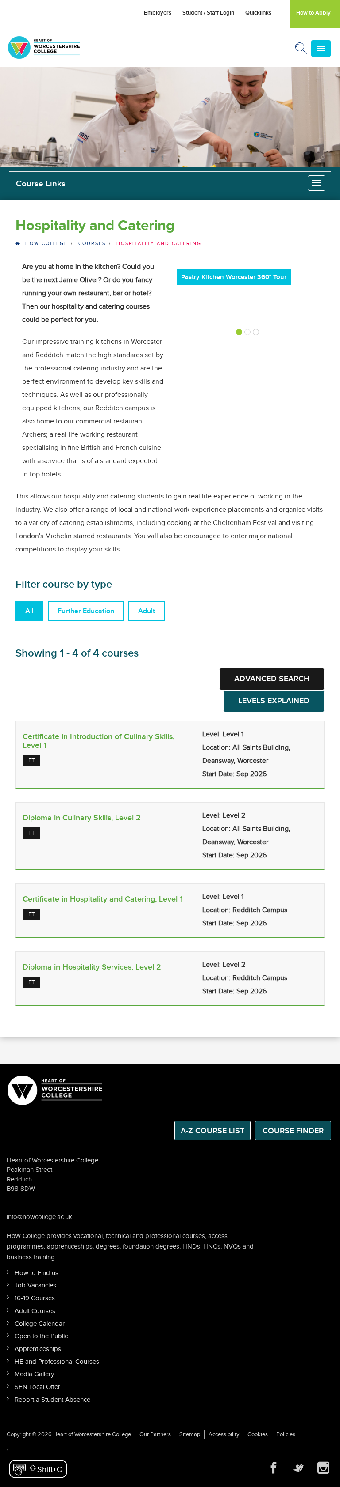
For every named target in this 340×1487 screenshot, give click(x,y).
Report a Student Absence (52, 1400)
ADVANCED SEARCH (271, 678)
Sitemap (189, 1434)
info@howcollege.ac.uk (39, 1217)
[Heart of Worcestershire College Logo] (55, 1089)
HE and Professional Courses (57, 1362)
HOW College (46, 243)
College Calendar (40, 1324)
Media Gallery (34, 1374)
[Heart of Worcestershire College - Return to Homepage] (56, 47)
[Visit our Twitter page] (298, 1468)
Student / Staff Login (208, 12)
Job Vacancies (35, 1285)
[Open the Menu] (321, 48)
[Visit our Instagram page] (323, 1468)
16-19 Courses (35, 1298)
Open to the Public (41, 1336)
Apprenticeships (38, 1349)
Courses (92, 243)
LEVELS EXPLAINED (273, 701)
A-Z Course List (212, 1131)
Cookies (257, 1434)
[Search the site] (301, 50)
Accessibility (224, 1434)
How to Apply (313, 12)
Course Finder (293, 1131)
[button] (38, 1469)
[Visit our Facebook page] (273, 1468)
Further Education (86, 611)
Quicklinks (258, 12)
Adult (146, 611)
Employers (157, 12)
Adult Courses (35, 1311)
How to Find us (36, 1273)
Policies (285, 1434)
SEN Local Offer (37, 1387)
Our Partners (155, 1434)
